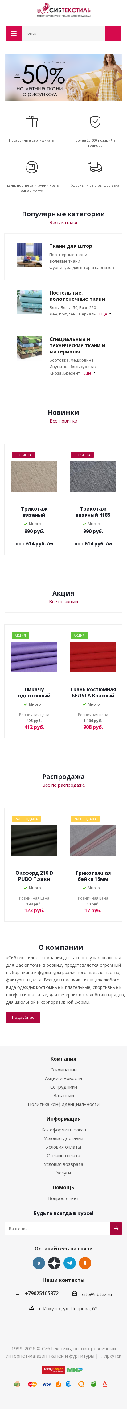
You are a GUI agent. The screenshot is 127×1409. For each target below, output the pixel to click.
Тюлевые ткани (64, 261)
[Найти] (99, 33)
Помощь (63, 1187)
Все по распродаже (63, 785)
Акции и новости (63, 1078)
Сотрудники (63, 1087)
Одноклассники (85, 1263)
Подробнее (23, 1017)
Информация (64, 1118)
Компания (63, 1058)
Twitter (54, 1263)
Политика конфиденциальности (64, 1104)
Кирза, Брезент (65, 373)
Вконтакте (39, 1263)
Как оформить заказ (63, 1129)
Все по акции (63, 601)
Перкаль (87, 314)
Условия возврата (63, 1164)
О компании (64, 1069)
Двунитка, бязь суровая (73, 366)
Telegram (69, 1263)
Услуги (63, 1173)
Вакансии (63, 1095)
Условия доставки (63, 1138)
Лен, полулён (63, 314)
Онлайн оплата (63, 1155)
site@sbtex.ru (97, 1294)
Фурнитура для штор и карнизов (81, 267)
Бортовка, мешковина (72, 360)
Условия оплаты (63, 1147)
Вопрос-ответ (63, 1198)
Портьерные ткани (68, 254)
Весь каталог (63, 222)
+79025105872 (42, 1293)
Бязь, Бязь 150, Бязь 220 (73, 307)
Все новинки (63, 421)
